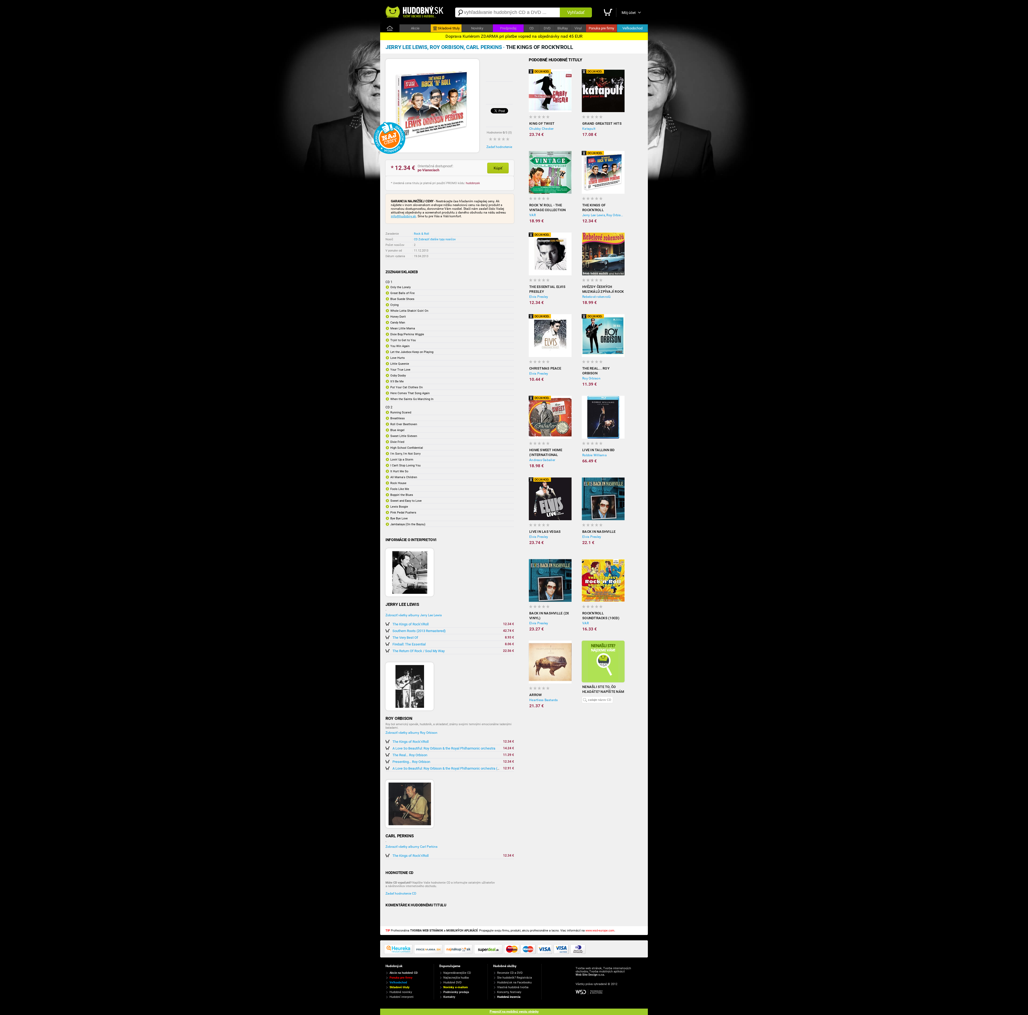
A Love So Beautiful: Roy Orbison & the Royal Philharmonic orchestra (443, 748)
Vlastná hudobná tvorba (512, 987)
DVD (547, 28)
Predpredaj (508, 28)
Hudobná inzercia (508, 997)
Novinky (477, 28)
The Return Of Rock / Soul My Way (418, 651)
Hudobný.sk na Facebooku (514, 982)
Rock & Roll (421, 233)
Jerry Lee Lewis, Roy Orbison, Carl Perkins (603, 215)
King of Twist (541, 123)
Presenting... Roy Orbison (411, 762)
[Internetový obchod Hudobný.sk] (415, 12)
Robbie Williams (594, 455)
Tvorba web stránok (589, 968)
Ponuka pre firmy (601, 28)
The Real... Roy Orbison (409, 755)
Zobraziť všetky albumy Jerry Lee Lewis (414, 615)
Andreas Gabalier (542, 460)
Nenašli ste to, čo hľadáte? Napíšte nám (603, 689)
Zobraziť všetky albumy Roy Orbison (411, 733)
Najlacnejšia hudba (456, 977)
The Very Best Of (405, 638)
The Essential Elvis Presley (547, 289)
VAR (532, 215)
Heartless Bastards (543, 700)
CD (531, 28)
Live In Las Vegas (545, 532)
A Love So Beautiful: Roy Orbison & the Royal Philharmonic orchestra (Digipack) (452, 768)
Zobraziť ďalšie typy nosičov (437, 239)
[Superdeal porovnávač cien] (489, 953)
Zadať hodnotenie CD (401, 893)
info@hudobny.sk (403, 216)
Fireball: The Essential (409, 644)
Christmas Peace (545, 368)
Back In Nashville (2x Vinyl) (549, 615)
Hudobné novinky (401, 992)
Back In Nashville (598, 532)
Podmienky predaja (456, 992)
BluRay (562, 28)
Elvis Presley (538, 297)
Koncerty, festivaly (509, 992)
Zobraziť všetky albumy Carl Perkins (411, 847)
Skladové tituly (449, 28)
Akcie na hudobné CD (404, 973)
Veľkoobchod (632, 28)
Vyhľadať (576, 12)
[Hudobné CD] (429, 953)
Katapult (588, 129)
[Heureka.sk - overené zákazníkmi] (399, 953)
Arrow (535, 695)
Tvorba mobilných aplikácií (607, 971)
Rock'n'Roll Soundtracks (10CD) (601, 615)
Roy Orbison (591, 378)
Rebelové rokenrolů (596, 297)
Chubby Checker (541, 129)
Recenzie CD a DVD (510, 973)
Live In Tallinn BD (598, 450)
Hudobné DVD (452, 982)
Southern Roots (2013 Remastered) (419, 631)
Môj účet (629, 12)
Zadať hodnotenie (499, 147)
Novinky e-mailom (455, 987)
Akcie (415, 28)
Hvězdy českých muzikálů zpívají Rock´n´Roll (603, 289)
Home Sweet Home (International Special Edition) (545, 452)
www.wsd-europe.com (599, 930)
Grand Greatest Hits (602, 123)
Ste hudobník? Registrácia (514, 977)
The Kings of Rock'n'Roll (410, 624)
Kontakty (449, 997)
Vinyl (578, 28)
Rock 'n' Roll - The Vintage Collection (547, 207)
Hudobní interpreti (402, 997)
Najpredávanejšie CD (457, 973)
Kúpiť (498, 168)
